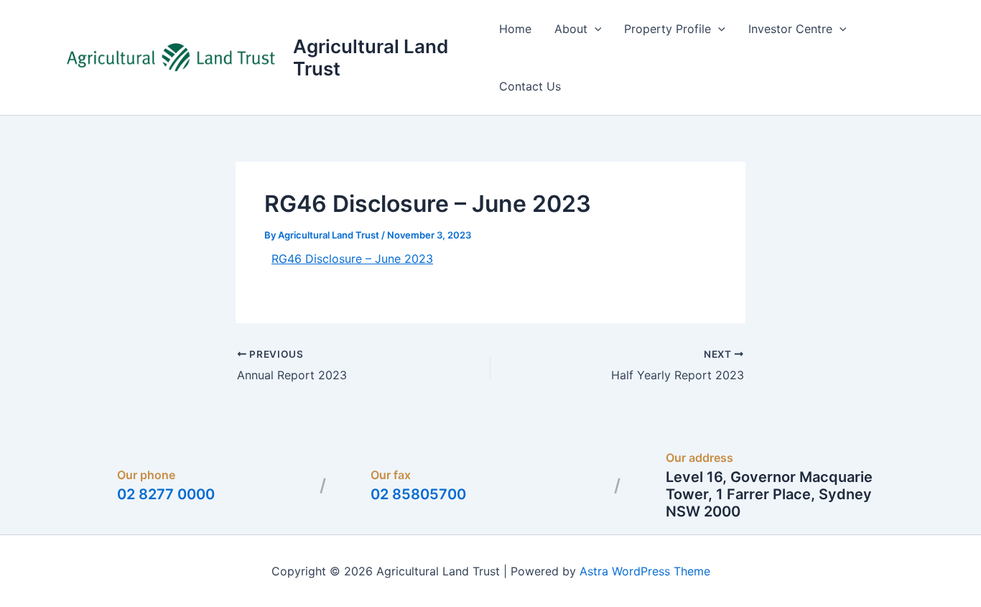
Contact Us (530, 86)
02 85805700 (418, 494)
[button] (594, 28)
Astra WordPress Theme (645, 571)
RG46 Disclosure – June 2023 (352, 258)
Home (515, 29)
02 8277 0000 (166, 494)
